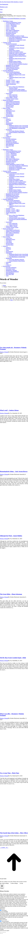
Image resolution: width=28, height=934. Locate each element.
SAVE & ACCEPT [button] (4, 930)
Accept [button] (21, 883)
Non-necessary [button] (3, 919)
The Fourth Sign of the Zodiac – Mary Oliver (14, 833)
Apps (1, 9)
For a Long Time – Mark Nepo (9, 773)
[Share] (2, 932)
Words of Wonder (4, 352)
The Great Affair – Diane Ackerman (11, 594)
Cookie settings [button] (14, 883)
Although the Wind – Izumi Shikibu (11, 536)
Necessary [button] (2, 908)
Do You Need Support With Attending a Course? (11, 1)
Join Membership (4, 4)
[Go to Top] (14, 875)
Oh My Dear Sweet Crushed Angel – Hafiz (13, 657)
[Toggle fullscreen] (3, 932)
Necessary (4, 910)
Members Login (4, 7)
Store (1, 12)
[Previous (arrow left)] (0, 933)
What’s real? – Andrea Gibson (9, 410)
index (11, 300)
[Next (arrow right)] (2, 933)
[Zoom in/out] (5, 932)
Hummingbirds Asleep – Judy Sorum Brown (13, 471)
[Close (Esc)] (0, 932)
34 (6, 847)
